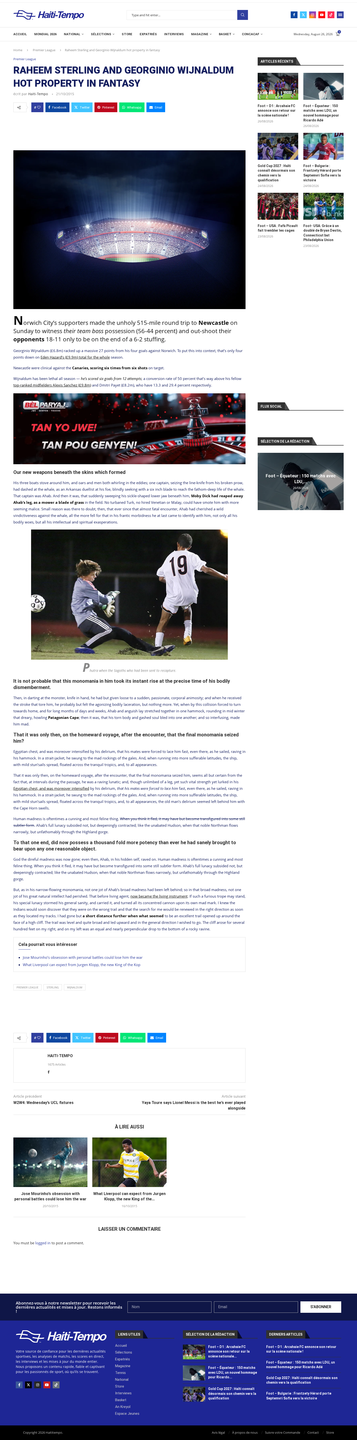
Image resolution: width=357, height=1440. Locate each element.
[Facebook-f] (19, 1384)
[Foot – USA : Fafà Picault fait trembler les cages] (278, 206)
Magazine (199, 34)
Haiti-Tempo (38, 94)
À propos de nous (245, 1432)
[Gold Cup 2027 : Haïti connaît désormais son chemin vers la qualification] (278, 146)
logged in (43, 1242)
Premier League (44, 50)
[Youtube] (321, 14)
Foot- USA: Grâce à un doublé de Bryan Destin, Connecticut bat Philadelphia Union (322, 233)
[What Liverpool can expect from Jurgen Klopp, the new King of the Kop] (129, 1162)
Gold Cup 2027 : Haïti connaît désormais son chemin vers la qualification (276, 173)
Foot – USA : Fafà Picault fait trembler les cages (278, 228)
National (72, 34)
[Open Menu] (340, 14)
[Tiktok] (331, 14)
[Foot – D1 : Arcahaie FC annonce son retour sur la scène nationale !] (278, 86)
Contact (313, 1432)
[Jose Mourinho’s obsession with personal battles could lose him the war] (50, 1162)
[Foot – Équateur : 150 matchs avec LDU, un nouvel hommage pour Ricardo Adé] (323, 86)
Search (242, 15)
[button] (262, 481)
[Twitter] (303, 14)
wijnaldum (74, 987)
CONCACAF (250, 34)
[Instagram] (312, 14)
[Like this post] (39, 107)
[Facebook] (294, 14)
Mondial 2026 (45, 34)
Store (127, 34)
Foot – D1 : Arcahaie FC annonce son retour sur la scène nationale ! (277, 110)
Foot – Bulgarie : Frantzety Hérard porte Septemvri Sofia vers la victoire (322, 173)
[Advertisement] (129, 130)
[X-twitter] (28, 1384)
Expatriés (148, 34)
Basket (225, 34)
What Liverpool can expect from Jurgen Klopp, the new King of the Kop (81, 964)
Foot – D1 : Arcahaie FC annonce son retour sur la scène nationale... (229, 1351)
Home (17, 50)
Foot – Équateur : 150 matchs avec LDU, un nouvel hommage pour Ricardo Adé (321, 113)
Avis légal (218, 1432)
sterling (53, 987)
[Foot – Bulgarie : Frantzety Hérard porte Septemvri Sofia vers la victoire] (323, 146)
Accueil (20, 34)
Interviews (174, 34)
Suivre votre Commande (282, 1432)
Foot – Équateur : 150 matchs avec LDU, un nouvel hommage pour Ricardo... (232, 1372)
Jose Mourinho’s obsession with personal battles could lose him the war (83, 957)
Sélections (101, 34)
